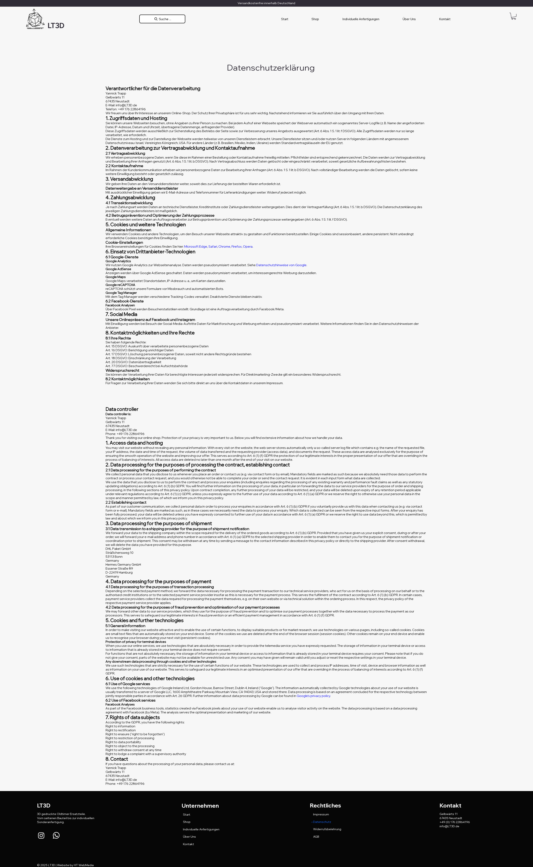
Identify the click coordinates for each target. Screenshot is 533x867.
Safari (212, 246)
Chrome (224, 246)
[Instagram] (41, 835)
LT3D (56, 25)
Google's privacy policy (313, 696)
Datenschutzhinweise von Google (281, 265)
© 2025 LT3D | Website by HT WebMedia (65, 865)
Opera (248, 246)
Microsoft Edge (195, 246)
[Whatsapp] (56, 835)
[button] (513, 16)
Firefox (237, 246)
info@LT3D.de (449, 826)
